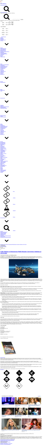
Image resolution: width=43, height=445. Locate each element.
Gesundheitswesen (2, 151)
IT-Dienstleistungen (3, 158)
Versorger (1, 172)
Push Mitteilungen (3, 245)
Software (1, 169)
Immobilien (1, 156)
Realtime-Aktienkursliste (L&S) (4, 106)
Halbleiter (1, 152)
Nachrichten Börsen (3, 440)
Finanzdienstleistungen (3, 149)
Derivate (14, 204)
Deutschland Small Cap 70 (3, 66)
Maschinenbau (2, 163)
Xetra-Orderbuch (6, 439)
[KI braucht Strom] (8, 356)
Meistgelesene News (3, 50)
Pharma (1, 167)
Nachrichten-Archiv (5, 441)
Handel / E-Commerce (3, 153)
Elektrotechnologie (2, 147)
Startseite (1, 37)
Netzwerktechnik (2, 166)
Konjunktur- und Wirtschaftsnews (4, 51)
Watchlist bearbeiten (3, 234)
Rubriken (1, 47)
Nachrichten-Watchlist (3, 232)
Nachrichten (2, 38)
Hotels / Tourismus (2, 155)
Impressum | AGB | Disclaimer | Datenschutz (6, 443)
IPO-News (1, 55)
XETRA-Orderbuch (3, 115)
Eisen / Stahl (2, 146)
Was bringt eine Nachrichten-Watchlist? (5, 235)
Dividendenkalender (3, 107)
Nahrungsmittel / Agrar (3, 165)
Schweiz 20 (1, 72)
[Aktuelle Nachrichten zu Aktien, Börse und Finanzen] (3, 5)
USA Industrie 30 (2, 68)
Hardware (1, 154)
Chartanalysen (2, 54)
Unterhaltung (2, 171)
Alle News (1, 40)
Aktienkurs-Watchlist (3, 233)
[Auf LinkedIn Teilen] (6, 382)
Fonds (14, 191)
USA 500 (1, 69)
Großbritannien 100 (3, 71)
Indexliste (1, 124)
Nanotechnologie (2, 164)
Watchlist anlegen (2, 236)
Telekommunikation (3, 170)
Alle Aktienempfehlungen (3, 53)
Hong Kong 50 (2, 74)
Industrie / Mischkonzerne (3, 157)
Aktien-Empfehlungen (9, 440)
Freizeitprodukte (2, 150)
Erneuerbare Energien (3, 148)
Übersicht (1, 231)
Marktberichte (2, 52)
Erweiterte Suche (3, 36)
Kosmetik (1, 160)
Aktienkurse (2, 105)
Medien (1, 89)
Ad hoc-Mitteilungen (3, 3)
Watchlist (14, 230)
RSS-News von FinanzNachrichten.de (5, 444)
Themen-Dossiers (2, 56)
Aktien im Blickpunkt (3, 48)
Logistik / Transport (3, 161)
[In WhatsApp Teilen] (19, 382)
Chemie (1, 145)
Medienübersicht (2, 90)
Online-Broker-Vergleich (3, 108)
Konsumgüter (2, 159)
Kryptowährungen (2, 217)
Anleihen (14, 197)
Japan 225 (1, 73)
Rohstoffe (1, 168)
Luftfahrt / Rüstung (2, 162)
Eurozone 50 (2, 70)
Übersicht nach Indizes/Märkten (4, 64)
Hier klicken (2, 369)
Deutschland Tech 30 (3, 67)
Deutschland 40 (2, 65)
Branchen (1, 81)
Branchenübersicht (2, 82)
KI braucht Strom (2, 357)
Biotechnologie (2, 144)
